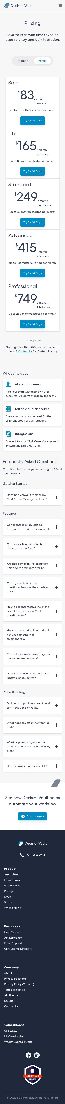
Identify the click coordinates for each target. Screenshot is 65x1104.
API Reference (13, 937)
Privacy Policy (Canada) (19, 984)
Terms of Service (14, 990)
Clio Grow (10, 1031)
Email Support (13, 943)
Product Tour (12, 885)
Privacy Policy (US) (15, 978)
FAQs (7, 896)
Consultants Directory (18, 949)
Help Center (12, 932)
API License (11, 995)
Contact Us (25, 351)
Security (9, 1001)
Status (8, 902)
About (8, 973)
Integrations (12, 880)
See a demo (35, 816)
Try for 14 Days (32, 120)
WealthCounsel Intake (18, 1042)
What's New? (12, 908)
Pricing (8, 891)
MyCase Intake (13, 1036)
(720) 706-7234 (35, 855)
